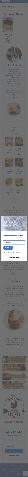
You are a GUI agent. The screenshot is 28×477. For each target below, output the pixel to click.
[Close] (25, 217)
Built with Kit (14, 257)
